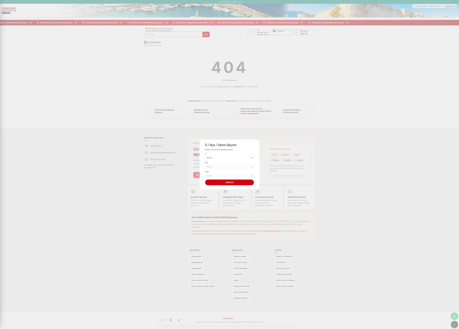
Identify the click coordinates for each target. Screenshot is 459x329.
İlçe (206, 163)
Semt (207, 172)
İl (205, 154)
